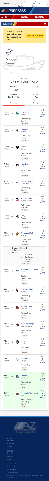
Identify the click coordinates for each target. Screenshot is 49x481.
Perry (23, 217)
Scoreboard (11, 464)
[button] (47, 3)
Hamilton (24, 165)
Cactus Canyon (27, 182)
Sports (7, 17)
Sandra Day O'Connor (29, 270)
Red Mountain (26, 199)
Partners (10, 456)
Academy (10, 444)
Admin (9, 446)
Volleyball (39, 16)
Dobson (24, 377)
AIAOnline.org (12, 472)
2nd (16, 90)
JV (35, 72)
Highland (24, 130)
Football (24, 16)
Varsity (13, 72)
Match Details (42, 115)
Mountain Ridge (27, 325)
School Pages (12, 466)
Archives (10, 454)
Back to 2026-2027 (35, 36)
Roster (35, 103)
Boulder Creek (26, 307)
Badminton (6, 3)
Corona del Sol (27, 234)
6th (17, 97)
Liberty (23, 342)
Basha (23, 148)
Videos (9, 438)
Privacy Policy (12, 469)
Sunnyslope (25, 359)
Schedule (13, 103)
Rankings (10, 441)
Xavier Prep (25, 113)
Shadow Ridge (27, 290)
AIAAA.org (10, 459)
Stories (10, 451)
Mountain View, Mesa (29, 394)
